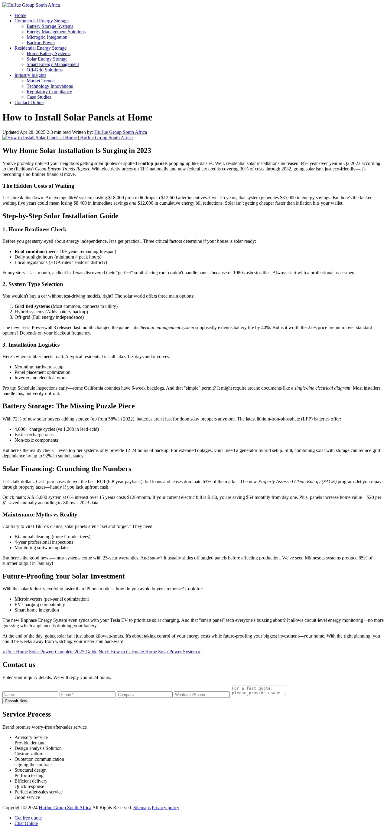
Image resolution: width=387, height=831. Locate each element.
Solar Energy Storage (47, 58)
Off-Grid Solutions (45, 69)
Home (20, 15)
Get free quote (28, 817)
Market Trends (40, 80)
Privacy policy (165, 807)
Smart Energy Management (53, 64)
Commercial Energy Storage (42, 20)
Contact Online (29, 102)
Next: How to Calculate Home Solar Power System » (149, 651)
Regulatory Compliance (49, 91)
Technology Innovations (50, 86)
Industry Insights (30, 75)
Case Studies (39, 97)
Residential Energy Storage (41, 48)
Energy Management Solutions (56, 31)
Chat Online (26, 823)
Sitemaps (142, 807)
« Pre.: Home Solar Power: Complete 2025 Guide (49, 651)
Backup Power (41, 42)
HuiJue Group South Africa (120, 132)
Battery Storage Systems (50, 26)
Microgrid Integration (47, 37)
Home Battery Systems (48, 53)
